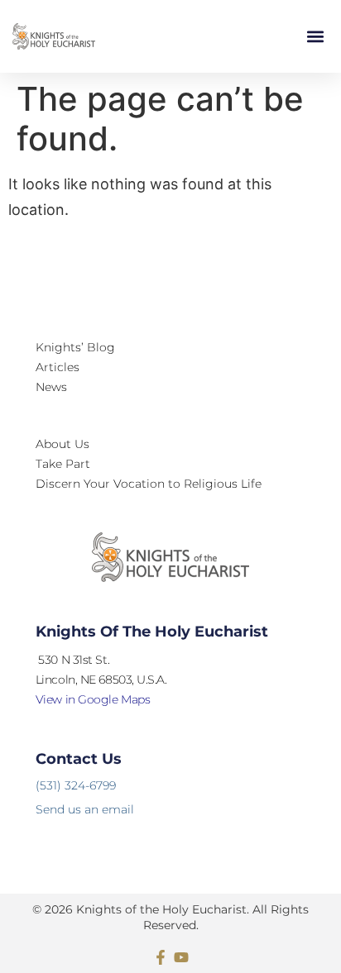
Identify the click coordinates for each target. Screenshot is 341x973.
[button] (315, 36)
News (51, 386)
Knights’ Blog (75, 347)
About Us (62, 443)
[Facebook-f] (160, 957)
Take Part (63, 463)
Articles (57, 367)
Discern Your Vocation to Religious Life (149, 483)
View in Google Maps (93, 699)
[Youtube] (181, 957)
